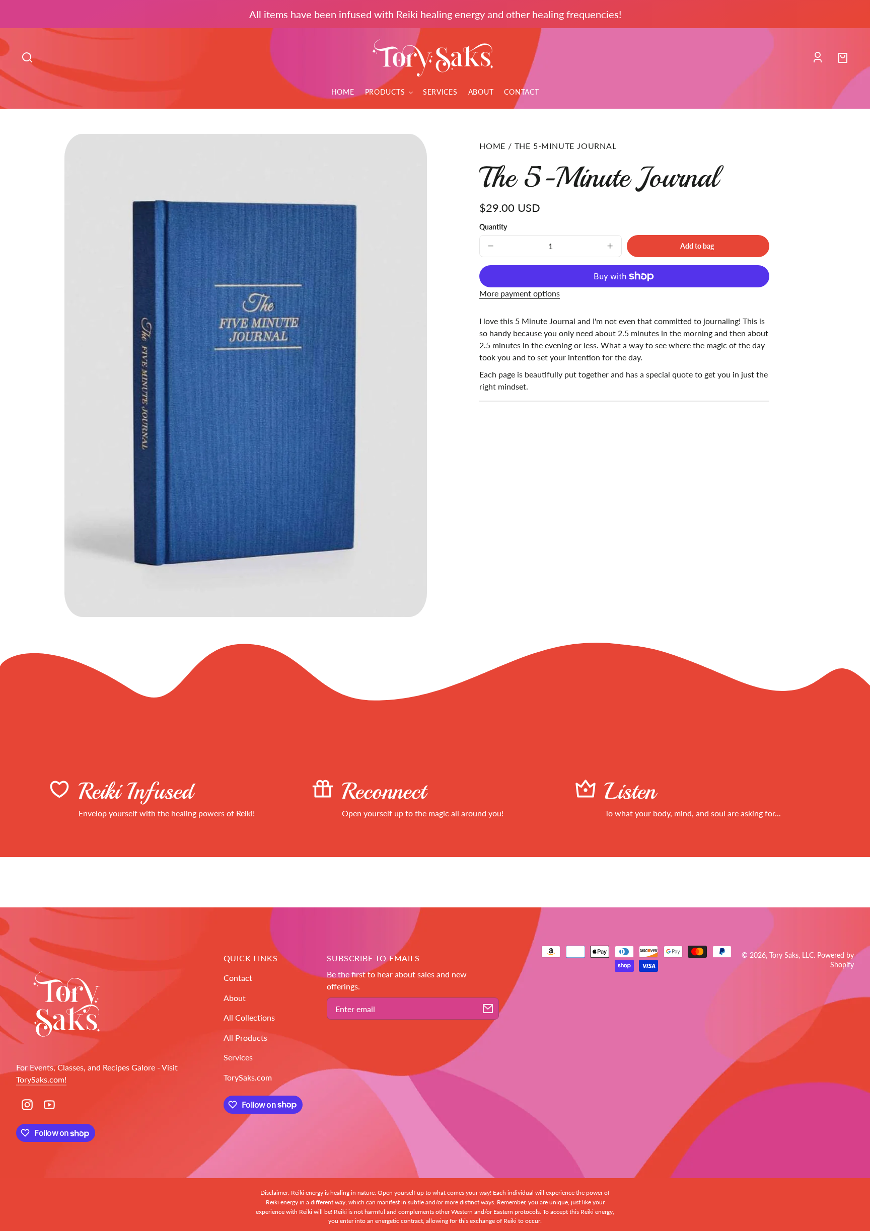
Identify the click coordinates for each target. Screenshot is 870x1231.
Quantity (493, 227)
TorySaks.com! (41, 1079)
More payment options (519, 293)
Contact (238, 977)
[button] (27, 57)
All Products (245, 1037)
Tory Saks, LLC (791, 955)
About (235, 998)
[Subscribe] (488, 1008)
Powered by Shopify (835, 960)
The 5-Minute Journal (566, 145)
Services (238, 1057)
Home (492, 145)
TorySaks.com (248, 1077)
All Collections (249, 1017)
